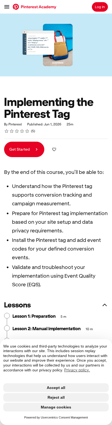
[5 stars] (27, 131)
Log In (100, 7)
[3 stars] (17, 131)
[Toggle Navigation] (7, 6)
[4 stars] (22, 131)
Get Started (20, 149)
